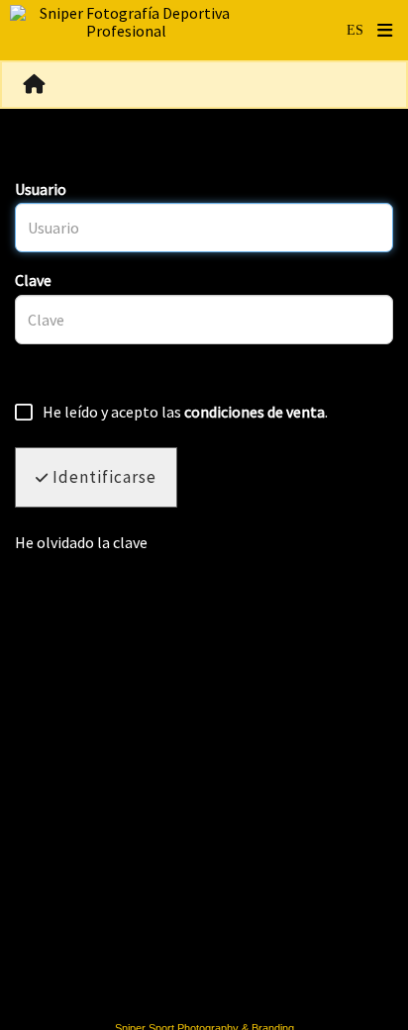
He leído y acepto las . (185, 412)
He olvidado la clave (81, 542)
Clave (33, 280)
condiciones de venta (254, 411)
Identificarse (102, 477)
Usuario (40, 189)
